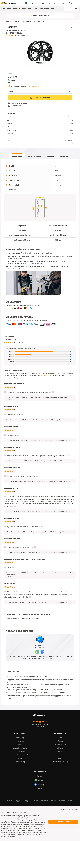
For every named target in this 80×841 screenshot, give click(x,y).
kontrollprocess (46, 375)
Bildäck (60, 738)
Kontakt (62, 3)
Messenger (41, 785)
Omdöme (50, 156)
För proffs (34, 3)
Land (20, 758)
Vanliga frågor (34, 156)
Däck (3, 9)
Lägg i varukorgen (41, 98)
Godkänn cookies (63, 821)
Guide (35, 9)
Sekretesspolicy (20, 762)
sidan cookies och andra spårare (15, 830)
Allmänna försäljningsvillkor (20, 755)
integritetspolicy (47, 690)
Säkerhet (64, 156)
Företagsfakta (20, 751)
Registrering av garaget (20, 748)
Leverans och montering (47, 9)
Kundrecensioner (48, 3)
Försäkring (20, 738)
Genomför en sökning (41, 15)
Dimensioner (17, 156)
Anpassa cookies (63, 827)
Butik (29, 9)
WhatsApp (40, 780)
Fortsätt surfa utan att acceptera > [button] (69, 809)
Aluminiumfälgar (60, 744)
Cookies (20, 765)
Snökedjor (16, 9)
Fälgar (9, 9)
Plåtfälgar (60, 741)
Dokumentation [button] (12, 621)
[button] (40, 352)
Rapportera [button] (9, 399)
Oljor (24, 9)
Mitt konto (75, 3)
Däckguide (20, 741)
